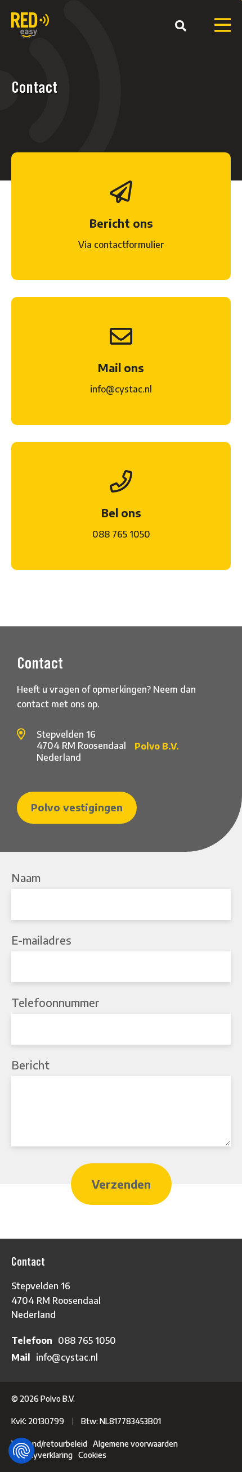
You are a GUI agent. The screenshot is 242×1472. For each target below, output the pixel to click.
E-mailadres (41, 940)
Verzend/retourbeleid (49, 1443)
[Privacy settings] (21, 1451)
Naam (26, 877)
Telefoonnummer (55, 1002)
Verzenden (121, 1184)
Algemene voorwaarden (135, 1443)
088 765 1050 (87, 1340)
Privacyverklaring (42, 1455)
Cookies (92, 1455)
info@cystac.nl (67, 1357)
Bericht (30, 1065)
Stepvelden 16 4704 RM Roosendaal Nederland (56, 1300)
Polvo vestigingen (77, 807)
